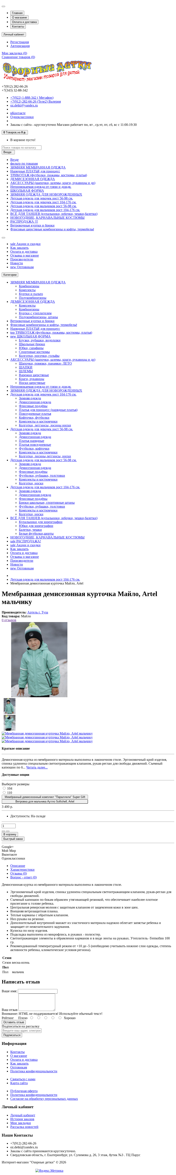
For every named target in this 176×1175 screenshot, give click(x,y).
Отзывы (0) (18, 873)
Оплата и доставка (24, 22)
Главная (17, 13)
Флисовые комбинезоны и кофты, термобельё (43, 325)
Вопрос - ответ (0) (23, 877)
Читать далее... (37, 767)
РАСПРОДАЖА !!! (24, 221)
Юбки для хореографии (36, 526)
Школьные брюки (32, 344)
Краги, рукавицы (31, 379)
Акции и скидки (25, 244)
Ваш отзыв (10, 1010)
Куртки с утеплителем (35, 313)
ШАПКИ (25, 367)
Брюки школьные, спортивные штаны (47, 502)
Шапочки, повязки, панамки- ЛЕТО (45, 363)
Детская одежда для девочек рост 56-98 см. (41, 198)
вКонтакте (18, 113)
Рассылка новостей (24, 1127)
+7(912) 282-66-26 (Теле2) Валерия (35, 101)
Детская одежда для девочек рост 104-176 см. (43, 202)
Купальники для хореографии (40, 522)
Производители (21, 259)
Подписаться (11, 1035)
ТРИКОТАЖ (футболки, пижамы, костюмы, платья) (48, 175)
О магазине (19, 17)
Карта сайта (19, 1083)
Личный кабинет (22, 1115)
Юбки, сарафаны (31, 348)
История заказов (22, 1119)
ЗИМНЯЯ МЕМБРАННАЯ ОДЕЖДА (38, 167)
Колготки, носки (31, 483)
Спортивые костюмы (34, 352)
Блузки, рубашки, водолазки (40, 340)
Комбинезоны (29, 286)
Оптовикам (22, 267)
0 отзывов (9, 620)
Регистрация (19, 42)
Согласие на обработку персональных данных (44, 1098)
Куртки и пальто (31, 294)
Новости (16, 263)
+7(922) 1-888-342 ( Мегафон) (31, 97)
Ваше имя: (9, 991)
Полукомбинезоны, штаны (38, 317)
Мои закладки (20, 1123)
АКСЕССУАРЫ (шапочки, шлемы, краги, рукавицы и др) (52, 183)
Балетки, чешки (30, 529)
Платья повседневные (35, 444)
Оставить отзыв (13, 1022)
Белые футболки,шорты (36, 533)
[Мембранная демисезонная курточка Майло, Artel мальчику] (39, 696)
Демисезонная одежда (35, 402)
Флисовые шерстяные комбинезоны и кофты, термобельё (52, 229)
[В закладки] (3, 831)
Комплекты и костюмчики (38, 421)
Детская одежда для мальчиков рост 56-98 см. (43, 206)
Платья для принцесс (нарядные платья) (48, 410)
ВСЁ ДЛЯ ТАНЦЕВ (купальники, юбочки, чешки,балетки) (53, 214)
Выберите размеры (15, 784)
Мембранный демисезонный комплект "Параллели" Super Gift (45, 797)
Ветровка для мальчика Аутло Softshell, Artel (44, 801)
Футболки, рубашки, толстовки (42, 475)
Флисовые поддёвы (33, 406)
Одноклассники (22, 117)
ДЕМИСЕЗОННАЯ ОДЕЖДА (32, 179)
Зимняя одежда (30, 398)
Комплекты (27, 290)
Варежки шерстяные (34, 375)
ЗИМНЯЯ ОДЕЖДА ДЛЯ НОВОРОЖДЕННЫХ (46, 194)
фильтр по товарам (24, 163)
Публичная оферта (24, 1091)
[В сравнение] (7, 831)
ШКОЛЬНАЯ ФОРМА (27, 190)
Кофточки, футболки (34, 417)
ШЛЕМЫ (26, 371)
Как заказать (19, 248)
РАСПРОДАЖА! (25, 541)
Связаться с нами (22, 1079)
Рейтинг (8, 1018)
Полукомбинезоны (32, 298)
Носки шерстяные (32, 383)
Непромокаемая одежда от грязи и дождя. (40, 187)
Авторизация (20, 46)
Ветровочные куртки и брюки (32, 225)
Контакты (18, 26)
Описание (17, 866)
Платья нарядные (31, 441)
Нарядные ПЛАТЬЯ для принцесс (35, 171)
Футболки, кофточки (34, 448)
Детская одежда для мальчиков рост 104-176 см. (45, 210)
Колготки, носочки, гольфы (39, 356)
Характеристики (22, 869)
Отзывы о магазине (24, 255)
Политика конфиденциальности (33, 1071)
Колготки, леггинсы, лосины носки (45, 425)
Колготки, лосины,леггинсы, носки (45, 456)
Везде (14, 159)
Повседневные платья (35, 414)
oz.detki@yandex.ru (24, 105)
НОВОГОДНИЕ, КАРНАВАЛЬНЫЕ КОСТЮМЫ (47, 217)
